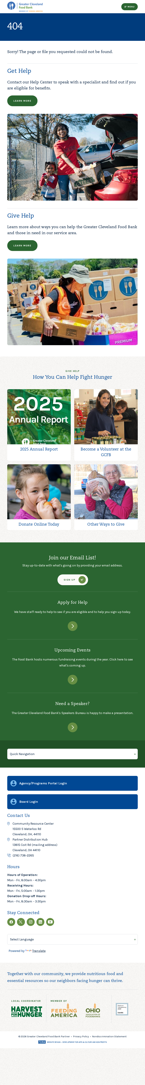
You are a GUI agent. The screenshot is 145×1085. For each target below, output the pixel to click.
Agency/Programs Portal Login (43, 783)
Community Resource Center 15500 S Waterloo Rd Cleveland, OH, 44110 (33, 829)
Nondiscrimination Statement (109, 1036)
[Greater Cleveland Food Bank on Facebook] (11, 922)
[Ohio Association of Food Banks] (95, 1011)
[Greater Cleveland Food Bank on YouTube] (50, 922)
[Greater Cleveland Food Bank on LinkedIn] (40, 922)
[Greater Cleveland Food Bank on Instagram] (31, 922)
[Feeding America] (66, 1011)
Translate (38, 951)
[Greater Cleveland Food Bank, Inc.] (122, 1014)
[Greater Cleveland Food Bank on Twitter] (21, 922)
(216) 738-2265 (23, 855)
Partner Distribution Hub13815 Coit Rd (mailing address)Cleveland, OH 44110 (35, 845)
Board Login (28, 802)
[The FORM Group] (72, 1042)
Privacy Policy (81, 1036)
